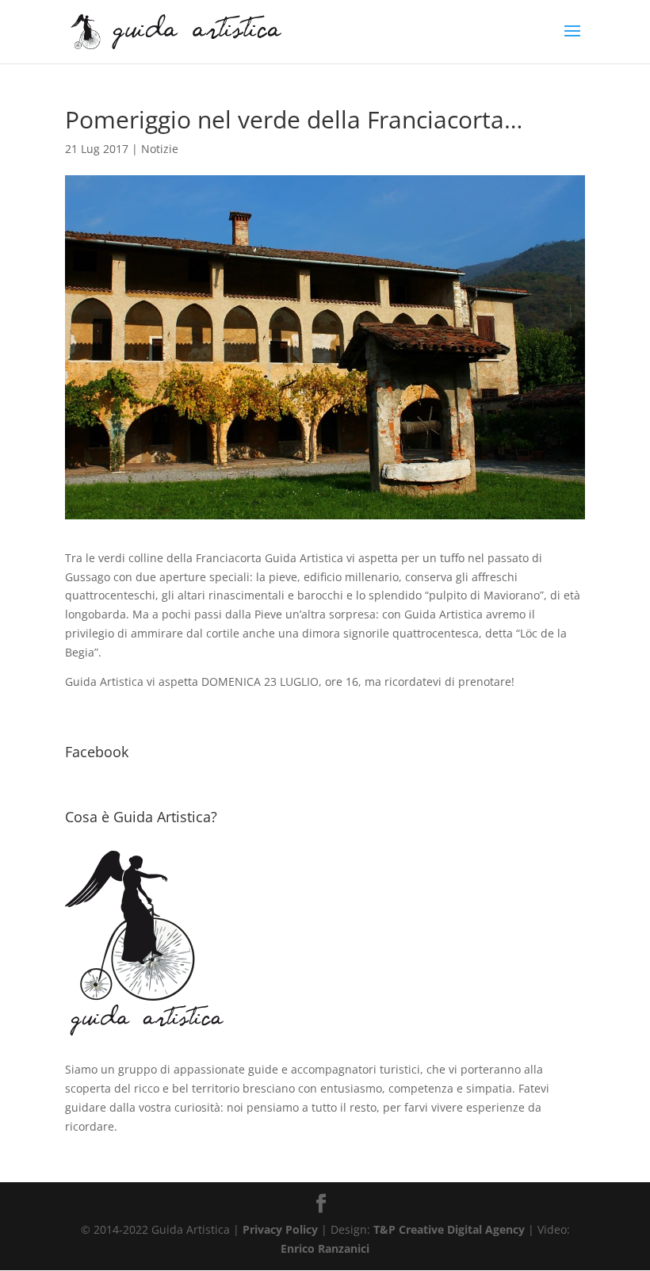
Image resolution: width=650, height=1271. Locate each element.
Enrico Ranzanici (325, 1248)
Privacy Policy (280, 1229)
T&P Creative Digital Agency (449, 1229)
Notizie (159, 148)
